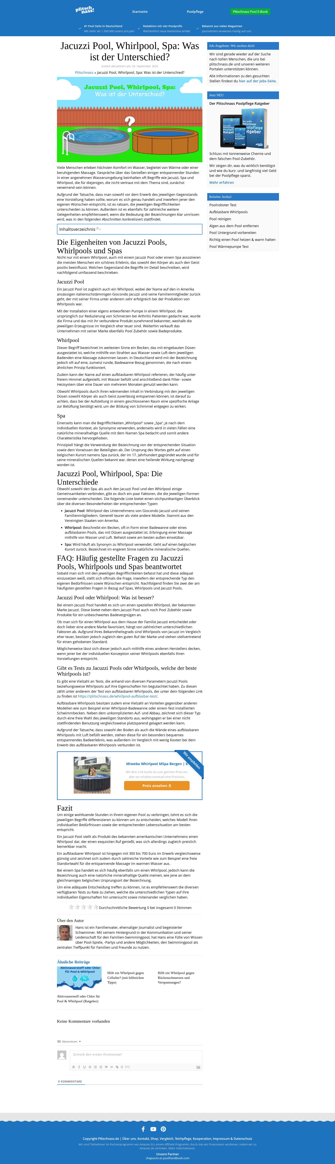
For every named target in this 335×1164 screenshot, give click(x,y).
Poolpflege (195, 11)
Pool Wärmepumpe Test (229, 246)
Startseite (140, 11)
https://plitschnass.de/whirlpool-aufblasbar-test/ (117, 696)
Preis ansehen (155, 785)
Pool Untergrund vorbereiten (232, 232)
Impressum (221, 1139)
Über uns (129, 1139)
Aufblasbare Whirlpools (228, 212)
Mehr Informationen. (182, 1148)
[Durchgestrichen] (90, 1067)
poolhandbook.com (176, 1158)
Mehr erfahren (221, 182)
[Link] (117, 1067)
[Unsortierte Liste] (101, 1067)
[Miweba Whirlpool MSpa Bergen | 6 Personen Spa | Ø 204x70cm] (92, 775)
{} (122, 1066)
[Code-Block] (111, 1067)
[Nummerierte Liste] (95, 1067)
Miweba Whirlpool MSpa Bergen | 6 (157, 763)
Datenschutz (243, 1139)
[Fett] (73, 1067)
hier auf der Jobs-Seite (257, 81)
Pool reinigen (220, 218)
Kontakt (143, 1139)
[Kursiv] (79, 1067)
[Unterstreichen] (84, 1067)
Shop (154, 1139)
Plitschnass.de (108, 1139)
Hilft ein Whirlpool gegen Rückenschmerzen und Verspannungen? (176, 977)
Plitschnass (84, 72)
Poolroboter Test (222, 205)
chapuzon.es (154, 1158)
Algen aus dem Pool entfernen (234, 225)
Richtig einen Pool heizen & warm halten (242, 239)
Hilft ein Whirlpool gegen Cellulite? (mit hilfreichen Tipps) (125, 977)
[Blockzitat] (106, 1067)
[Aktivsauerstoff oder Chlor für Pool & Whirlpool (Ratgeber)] (79, 978)
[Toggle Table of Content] (98, 229)
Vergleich (166, 1139)
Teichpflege (183, 1139)
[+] (127, 1066)
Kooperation (202, 1139)
